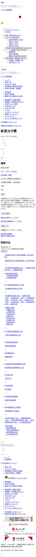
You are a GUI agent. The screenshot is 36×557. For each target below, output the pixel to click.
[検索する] (20, 6)
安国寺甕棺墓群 (10, 346)
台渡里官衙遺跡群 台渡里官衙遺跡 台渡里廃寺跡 (11, 276)
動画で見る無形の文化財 (17, 56)
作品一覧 (12, 35)
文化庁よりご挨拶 (11, 104)
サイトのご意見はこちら (13, 118)
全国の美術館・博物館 (16, 58)
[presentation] (1, 249)
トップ (7, 80)
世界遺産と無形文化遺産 (18, 49)
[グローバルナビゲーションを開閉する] (1, 66)
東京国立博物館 (6, 221)
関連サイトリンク (11, 114)
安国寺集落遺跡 (10, 400)
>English (7, 32)
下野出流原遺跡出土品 (13, 335)
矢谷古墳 (8, 378)
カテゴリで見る (12, 37)
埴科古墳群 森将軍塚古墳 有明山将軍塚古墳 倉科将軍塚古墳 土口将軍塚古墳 (12, 430)
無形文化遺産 (13, 54)
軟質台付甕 (5, 217)
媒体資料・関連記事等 (13, 100)
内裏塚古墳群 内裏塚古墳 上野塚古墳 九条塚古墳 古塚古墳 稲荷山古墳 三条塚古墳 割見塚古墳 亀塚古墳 (10, 316)
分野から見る (13, 44)
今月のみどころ (14, 62)
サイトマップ (9, 116)
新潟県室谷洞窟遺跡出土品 (14, 367)
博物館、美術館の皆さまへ (14, 102)
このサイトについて (12, 30)
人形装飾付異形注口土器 (13, 288)
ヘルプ (7, 110)
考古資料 (4, 175)
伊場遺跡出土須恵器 (12, 411)
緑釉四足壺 (9, 357)
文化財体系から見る (16, 40)
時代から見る (13, 42)
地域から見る (13, 46)
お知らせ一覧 (9, 108)
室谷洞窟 (8, 389)
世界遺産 (12, 52)
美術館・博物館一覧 (16, 60)
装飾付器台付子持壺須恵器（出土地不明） (20, 261)
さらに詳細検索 (6, 10)
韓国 (10, 175)
